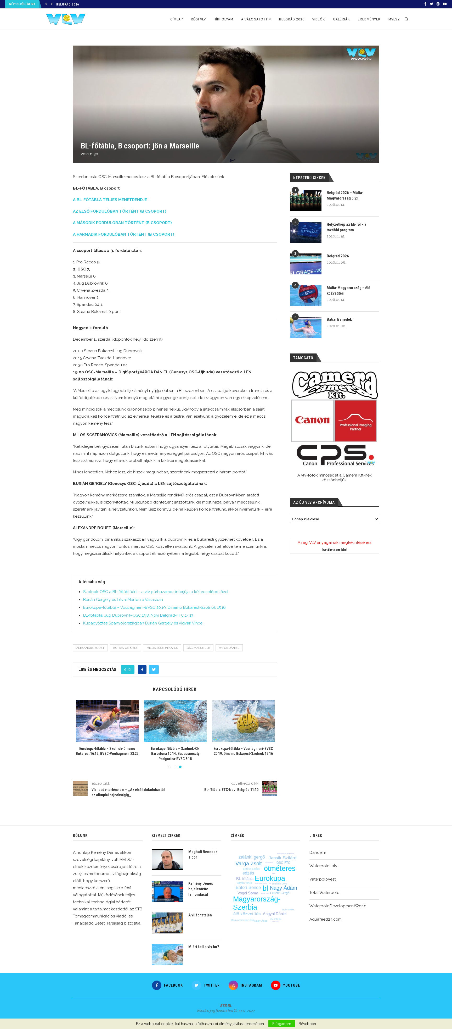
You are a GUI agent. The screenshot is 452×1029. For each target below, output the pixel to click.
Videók (318, 19)
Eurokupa (270, 878)
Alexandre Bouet (90, 648)
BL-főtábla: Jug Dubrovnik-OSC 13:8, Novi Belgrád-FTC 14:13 (138, 615)
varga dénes (269, 862)
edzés (248, 873)
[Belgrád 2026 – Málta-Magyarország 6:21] (305, 200)
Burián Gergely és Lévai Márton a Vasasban (123, 599)
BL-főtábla (244, 878)
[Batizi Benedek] (305, 327)
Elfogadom (281, 1024)
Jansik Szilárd (282, 857)
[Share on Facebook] (142, 669)
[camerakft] (334, 418)
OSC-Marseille (198, 648)
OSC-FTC (283, 863)
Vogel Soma (248, 893)
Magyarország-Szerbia (256, 903)
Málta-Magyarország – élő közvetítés (348, 290)
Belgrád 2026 (67, 4)
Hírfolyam (223, 19)
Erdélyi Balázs (251, 868)
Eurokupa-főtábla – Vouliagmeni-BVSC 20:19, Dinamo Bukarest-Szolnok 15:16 (154, 607)
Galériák (341, 19)
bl (265, 888)
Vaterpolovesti (322, 879)
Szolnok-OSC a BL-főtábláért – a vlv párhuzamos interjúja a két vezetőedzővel (155, 591)
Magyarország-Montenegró (285, 853)
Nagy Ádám (283, 888)
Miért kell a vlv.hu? (203, 946)
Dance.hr (317, 852)
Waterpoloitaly (323, 866)
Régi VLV (198, 19)
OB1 (273, 873)
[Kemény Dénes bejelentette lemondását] (167, 891)
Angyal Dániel (274, 913)
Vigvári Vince (244, 882)
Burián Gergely (125, 648)
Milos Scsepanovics (162, 648)
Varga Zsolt (248, 863)
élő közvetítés (247, 913)
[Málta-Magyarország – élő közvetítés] (305, 295)
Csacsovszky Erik (261, 883)
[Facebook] (425, 4)
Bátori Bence (248, 887)
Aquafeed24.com (325, 919)
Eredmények (369, 19)
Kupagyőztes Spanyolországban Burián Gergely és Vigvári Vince (142, 623)
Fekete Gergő (280, 893)
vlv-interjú (275, 918)
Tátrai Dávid (275, 921)
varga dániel (229, 648)
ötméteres (280, 868)
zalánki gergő (252, 857)
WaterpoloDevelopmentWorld (337, 906)
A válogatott (254, 19)
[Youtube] (445, 4)
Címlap (176, 19)
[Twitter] (431, 4)
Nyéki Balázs (288, 910)
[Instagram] (438, 4)
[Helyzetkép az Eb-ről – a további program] (305, 232)
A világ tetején (200, 915)
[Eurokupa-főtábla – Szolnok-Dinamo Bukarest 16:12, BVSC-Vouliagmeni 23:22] (107, 721)
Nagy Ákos (260, 920)
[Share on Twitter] (154, 669)
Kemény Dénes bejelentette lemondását (200, 889)
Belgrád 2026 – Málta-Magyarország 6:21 (345, 195)
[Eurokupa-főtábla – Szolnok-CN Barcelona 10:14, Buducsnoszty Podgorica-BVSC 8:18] (175, 721)
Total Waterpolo (324, 892)
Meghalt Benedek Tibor (202, 854)
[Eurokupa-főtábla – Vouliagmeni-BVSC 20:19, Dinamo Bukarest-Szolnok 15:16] (243, 721)
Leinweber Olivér (279, 884)
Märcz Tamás (265, 893)
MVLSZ (394, 19)
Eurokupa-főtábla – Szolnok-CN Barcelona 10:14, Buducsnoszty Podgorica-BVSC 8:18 (175, 753)
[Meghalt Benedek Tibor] (167, 859)
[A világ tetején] (167, 922)
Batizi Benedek (339, 319)
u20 (270, 883)
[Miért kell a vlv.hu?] (167, 954)
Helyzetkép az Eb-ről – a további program (346, 227)
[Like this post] (129, 669)
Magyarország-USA (242, 920)
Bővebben (307, 1024)
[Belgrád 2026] (305, 263)
